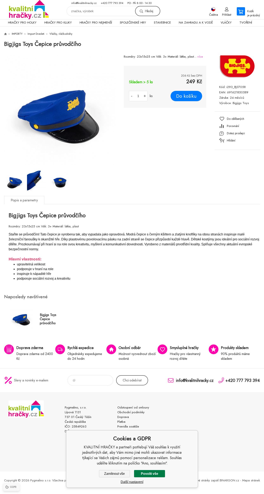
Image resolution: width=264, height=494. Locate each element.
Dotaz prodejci (236, 133)
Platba (121, 421)
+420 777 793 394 (112, 3)
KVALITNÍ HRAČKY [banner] (29, 9)
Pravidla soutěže (128, 426)
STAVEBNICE (162, 22)
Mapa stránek (251, 480)
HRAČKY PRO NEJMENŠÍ (96, 22)
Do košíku (186, 96)
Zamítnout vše (114, 473)
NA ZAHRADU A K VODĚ (196, 22)
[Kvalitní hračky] (5, 34)
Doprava (123, 417)
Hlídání (231, 140)
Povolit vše (149, 473)
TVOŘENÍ (245, 22)
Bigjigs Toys (241, 103)
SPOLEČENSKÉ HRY (133, 22)
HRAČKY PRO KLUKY (58, 22)
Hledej (149, 11)
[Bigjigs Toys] (237, 77)
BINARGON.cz (229, 480)
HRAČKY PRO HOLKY (22, 22)
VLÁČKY (226, 22)
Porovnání (233, 126)
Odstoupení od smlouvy (133, 407)
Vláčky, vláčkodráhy (61, 34)
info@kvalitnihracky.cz (84, 3)
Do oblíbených (235, 119)
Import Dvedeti (36, 34)
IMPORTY (17, 34)
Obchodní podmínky (131, 412)
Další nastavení (132, 482)
